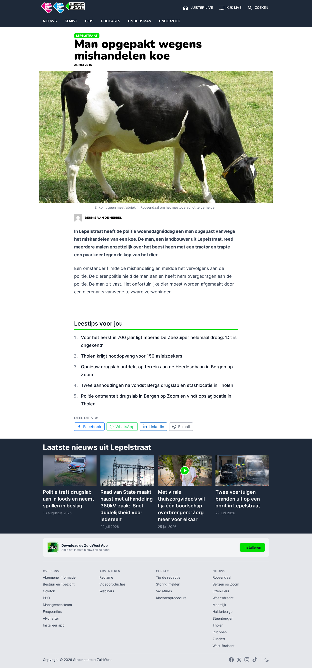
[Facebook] (231, 659)
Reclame (106, 577)
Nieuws (50, 21)
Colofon (49, 591)
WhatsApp (125, 426)
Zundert (219, 639)
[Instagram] (246, 659)
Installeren (252, 547)
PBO (46, 598)
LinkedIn (156, 426)
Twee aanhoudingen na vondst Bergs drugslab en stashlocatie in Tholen (157, 385)
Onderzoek (169, 21)
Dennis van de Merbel (103, 218)
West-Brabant (223, 646)
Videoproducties (112, 584)
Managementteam (57, 605)
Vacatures (164, 591)
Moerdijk (219, 605)
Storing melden (168, 584)
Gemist (71, 21)
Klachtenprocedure (171, 598)
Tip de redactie (168, 577)
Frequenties (52, 611)
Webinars (106, 591)
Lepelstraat (87, 36)
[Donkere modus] (266, 659)
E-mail (184, 426)
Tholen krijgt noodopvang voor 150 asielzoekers (131, 356)
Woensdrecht (223, 598)
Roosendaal (222, 577)
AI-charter (51, 618)
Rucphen (220, 632)
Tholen (218, 625)
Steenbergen (223, 618)
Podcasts (110, 21)
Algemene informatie (59, 577)
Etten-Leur (221, 591)
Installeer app (54, 625)
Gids (89, 21)
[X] (239, 659)
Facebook (92, 426)
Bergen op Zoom (226, 584)
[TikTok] (254, 659)
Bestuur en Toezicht (59, 584)
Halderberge (223, 611)
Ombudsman (139, 21)
